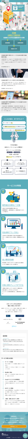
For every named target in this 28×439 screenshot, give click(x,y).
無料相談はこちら (14, 426)
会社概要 (8, 437)
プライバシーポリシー (17, 437)
